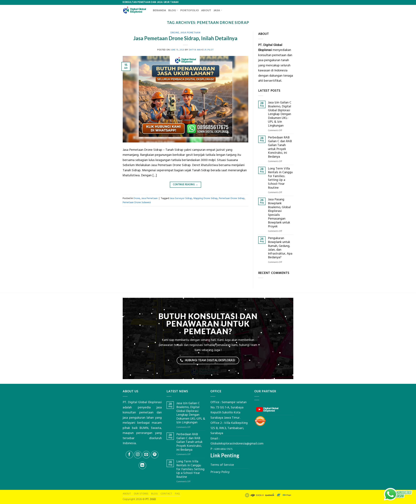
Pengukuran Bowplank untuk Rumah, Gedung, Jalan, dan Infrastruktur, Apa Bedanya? (280, 247)
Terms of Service (222, 465)
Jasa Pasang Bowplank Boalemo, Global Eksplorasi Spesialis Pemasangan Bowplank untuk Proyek (279, 213)
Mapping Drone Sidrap (205, 198)
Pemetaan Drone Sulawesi (137, 202)
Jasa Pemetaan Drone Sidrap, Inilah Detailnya (185, 38)
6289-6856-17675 (223, 449)
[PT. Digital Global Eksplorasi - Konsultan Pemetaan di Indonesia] (135, 10)
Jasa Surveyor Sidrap (181, 198)
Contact (166, 493)
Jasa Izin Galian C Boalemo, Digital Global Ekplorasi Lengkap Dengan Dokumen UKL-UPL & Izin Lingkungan (279, 114)
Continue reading (185, 184)
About (206, 10)
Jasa (217, 10)
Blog (172, 10)
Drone (174, 32)
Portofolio (189, 10)
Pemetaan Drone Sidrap (232, 198)
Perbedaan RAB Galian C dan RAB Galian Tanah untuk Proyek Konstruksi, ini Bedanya (280, 147)
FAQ (177, 493)
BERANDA (159, 10)
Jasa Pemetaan (190, 32)
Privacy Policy (220, 472)
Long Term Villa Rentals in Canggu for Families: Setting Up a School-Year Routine (280, 178)
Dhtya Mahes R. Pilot (201, 49)
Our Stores (141, 493)
